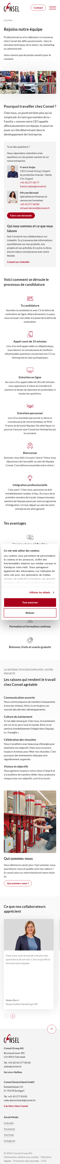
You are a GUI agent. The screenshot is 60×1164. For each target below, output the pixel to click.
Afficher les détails (39, 592)
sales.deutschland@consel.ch (20, 1100)
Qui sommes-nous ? (18, 883)
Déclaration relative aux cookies (21, 1156)
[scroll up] (51, 1029)
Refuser (30, 613)
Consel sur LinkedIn (18, 261)
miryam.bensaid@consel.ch (35, 207)
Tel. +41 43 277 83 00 (15, 1096)
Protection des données (26, 1160)
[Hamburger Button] (52, 8)
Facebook (9, 1128)
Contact (38, 7)
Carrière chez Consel (16, 1105)
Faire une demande (21, 215)
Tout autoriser (30, 602)
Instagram (9, 1140)
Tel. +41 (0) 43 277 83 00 (17, 1062)
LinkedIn (9, 1122)
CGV (43, 1160)
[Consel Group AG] (11, 7)
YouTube (9, 1134)
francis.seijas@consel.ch (33, 186)
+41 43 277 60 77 (29, 182)
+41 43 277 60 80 (29, 204)
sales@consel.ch (12, 1066)
